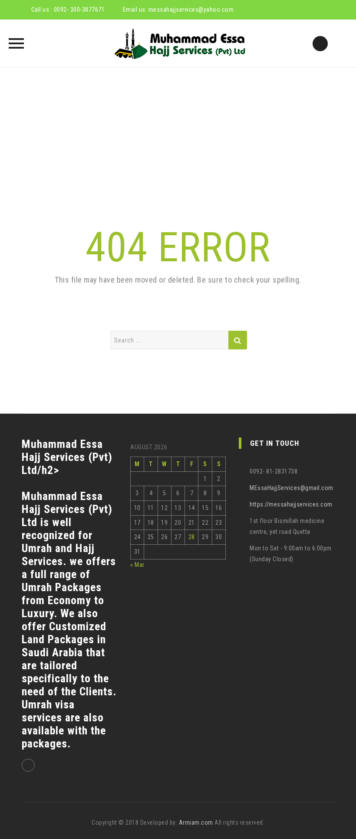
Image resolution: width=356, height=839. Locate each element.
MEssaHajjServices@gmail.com (291, 487)
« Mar (137, 564)
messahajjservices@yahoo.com (191, 9)
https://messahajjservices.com (291, 504)
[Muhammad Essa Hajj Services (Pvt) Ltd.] (178, 43)
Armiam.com (196, 822)
